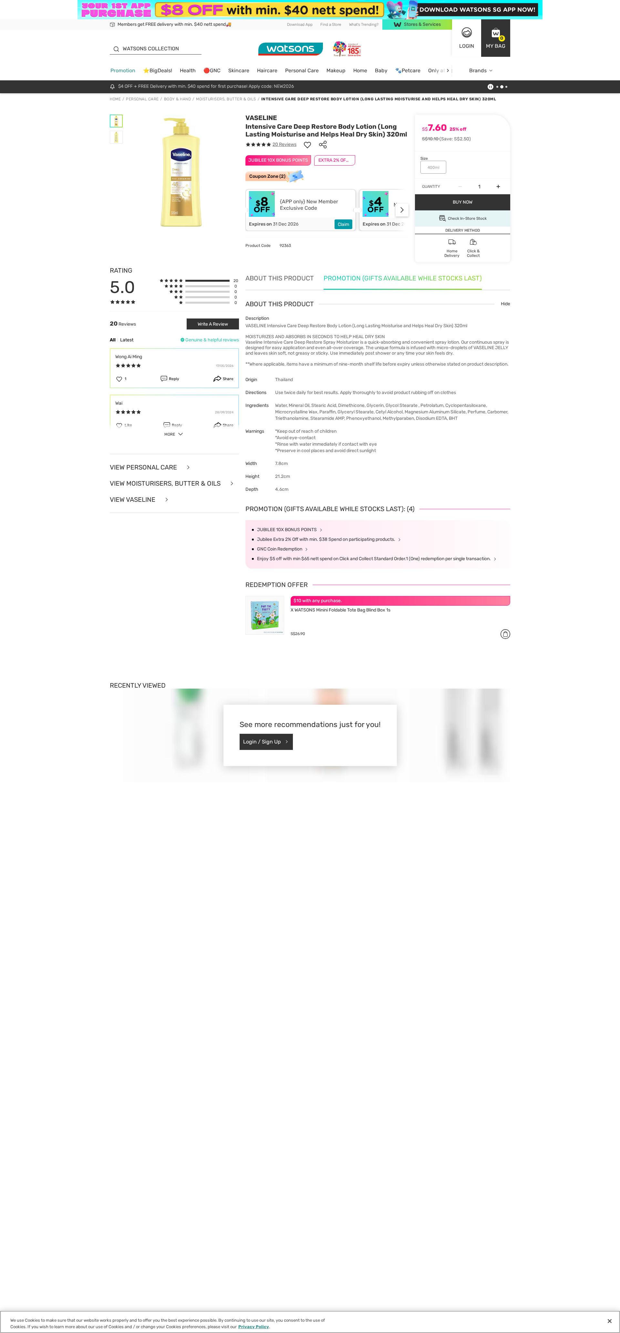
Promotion (122, 70)
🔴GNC (212, 70)
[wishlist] (307, 144)
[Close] (610, 1321)
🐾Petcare (407, 70)
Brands (478, 70)
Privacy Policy (253, 1326)
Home (360, 70)
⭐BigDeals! (157, 70)
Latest (126, 340)
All (113, 340)
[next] (448, 70)
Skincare (238, 70)
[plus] (498, 186)
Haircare (267, 70)
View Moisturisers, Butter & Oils (166, 483)
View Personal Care (144, 467)
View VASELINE (133, 499)
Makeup (336, 70)
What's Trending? (363, 24)
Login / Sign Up (262, 742)
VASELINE (261, 118)
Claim (343, 224)
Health (188, 70)
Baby (381, 70)
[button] (495, 38)
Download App (300, 24)
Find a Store (330, 24)
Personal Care (302, 70)
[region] (310, 1322)
